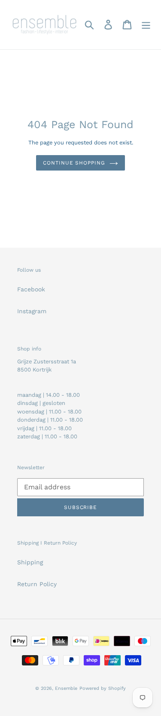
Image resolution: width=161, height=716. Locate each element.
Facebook (31, 289)
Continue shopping (74, 163)
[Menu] (146, 24)
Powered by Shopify (102, 688)
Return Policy (37, 584)
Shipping (30, 562)
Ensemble (66, 688)
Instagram (31, 311)
